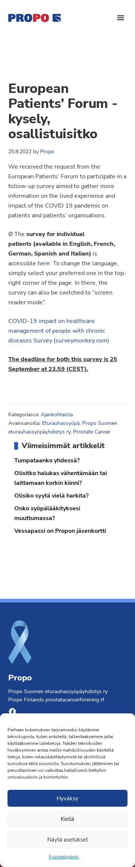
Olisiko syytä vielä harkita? (51, 496)
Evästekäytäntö (64, 857)
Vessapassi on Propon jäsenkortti (60, 531)
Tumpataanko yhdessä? (47, 460)
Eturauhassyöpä (61, 423)
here (44, 263)
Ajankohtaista (57, 414)
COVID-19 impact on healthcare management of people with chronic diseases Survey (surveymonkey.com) (58, 331)
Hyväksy (67, 798)
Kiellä (67, 819)
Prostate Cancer (91, 431)
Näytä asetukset (67, 839)
